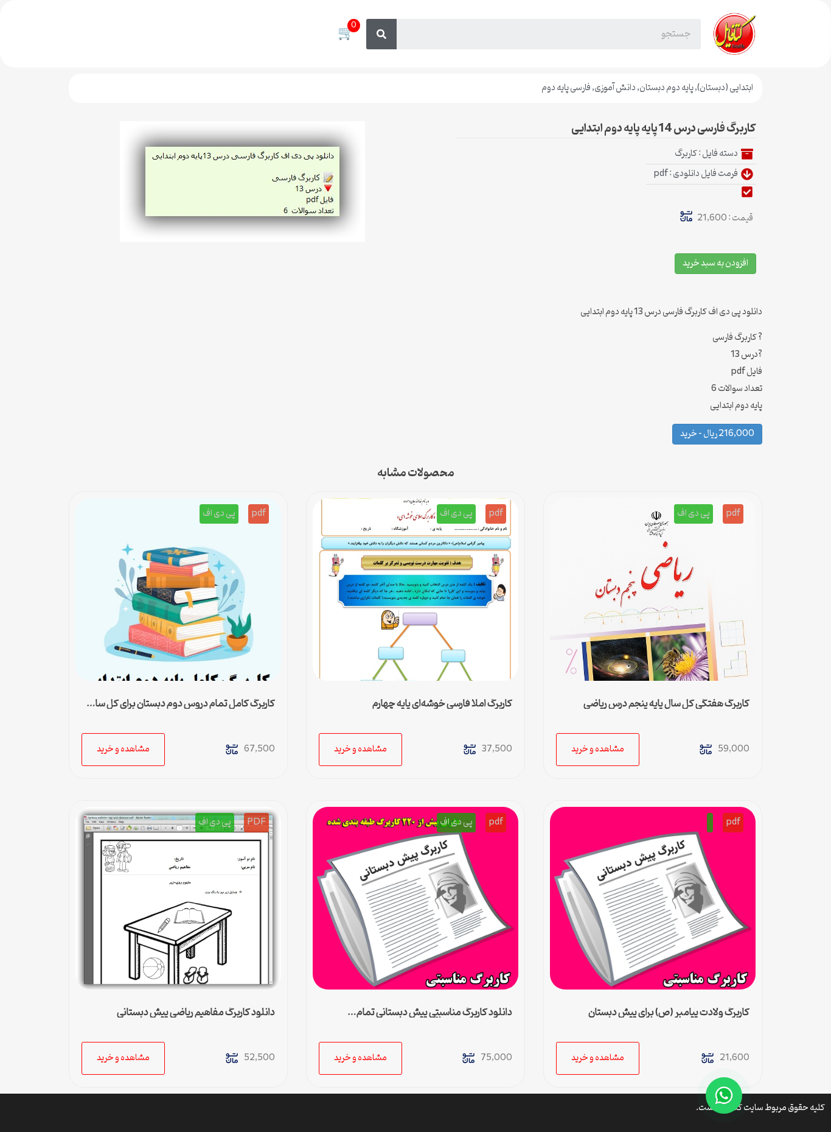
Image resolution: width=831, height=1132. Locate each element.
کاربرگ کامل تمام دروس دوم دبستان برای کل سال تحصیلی (182, 709)
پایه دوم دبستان (666, 88)
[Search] (381, 34)
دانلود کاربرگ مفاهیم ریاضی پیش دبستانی (196, 1012)
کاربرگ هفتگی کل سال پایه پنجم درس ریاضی (666, 704)
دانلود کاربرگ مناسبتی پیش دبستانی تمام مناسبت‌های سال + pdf (434, 1017)
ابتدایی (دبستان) (725, 88)
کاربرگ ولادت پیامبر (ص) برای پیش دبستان (668, 1012)
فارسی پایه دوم (566, 88)
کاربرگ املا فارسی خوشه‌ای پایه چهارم (442, 704)
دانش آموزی (615, 88)
